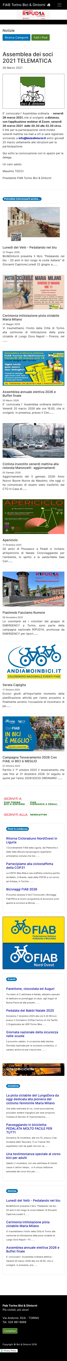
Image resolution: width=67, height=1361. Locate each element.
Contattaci (10, 1330)
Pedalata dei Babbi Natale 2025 (30, 1010)
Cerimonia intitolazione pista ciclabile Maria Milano (27, 1224)
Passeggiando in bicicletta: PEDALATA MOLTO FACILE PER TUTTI (29, 1128)
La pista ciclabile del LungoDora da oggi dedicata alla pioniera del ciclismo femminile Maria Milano (32, 1099)
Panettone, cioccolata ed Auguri (30, 989)
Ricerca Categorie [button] (16, 37)
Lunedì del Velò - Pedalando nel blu (33, 1200)
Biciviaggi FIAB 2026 (21, 889)
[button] (5, 14)
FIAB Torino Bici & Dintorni (24, 5)
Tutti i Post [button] (41, 37)
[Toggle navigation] (59, 4)
